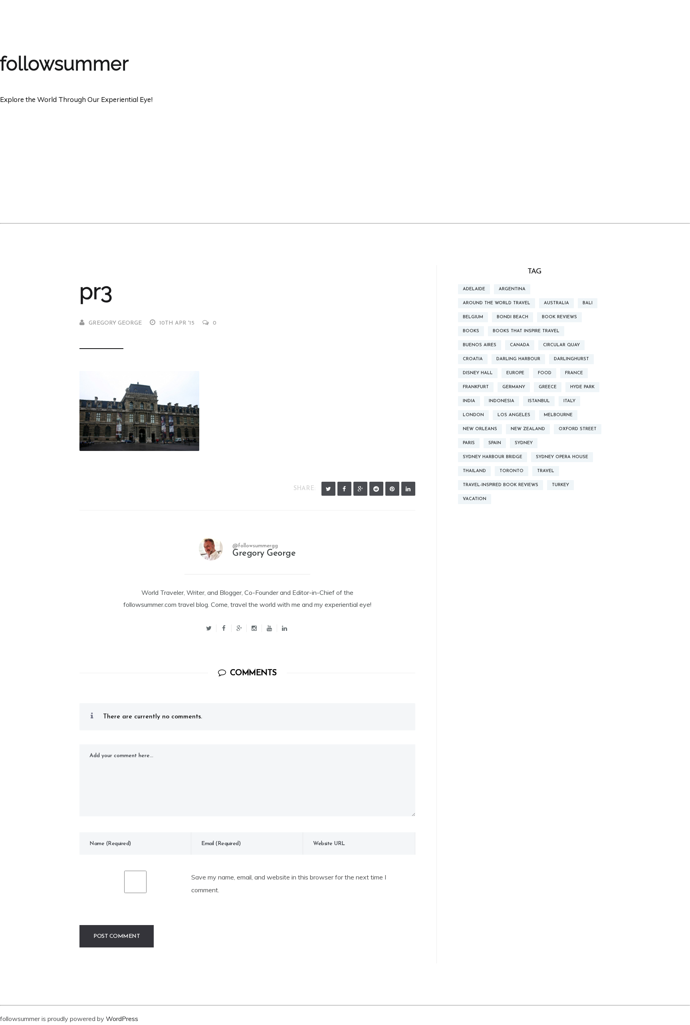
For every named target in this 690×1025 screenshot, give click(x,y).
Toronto (511, 471)
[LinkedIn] (408, 489)
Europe (515, 373)
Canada (519, 345)
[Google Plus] (360, 489)
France (574, 373)
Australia (556, 303)
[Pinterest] (392, 489)
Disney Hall (478, 373)
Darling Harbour (518, 359)
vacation (474, 499)
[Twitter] (328, 489)
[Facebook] (344, 489)
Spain (494, 443)
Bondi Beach (512, 317)
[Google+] (239, 628)
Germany (513, 387)
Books (471, 331)
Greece (548, 387)
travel (545, 471)
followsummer (64, 63)
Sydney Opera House (562, 457)
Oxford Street (578, 429)
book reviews (559, 317)
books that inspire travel (526, 331)
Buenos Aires (479, 345)
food (544, 373)
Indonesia (501, 401)
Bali (588, 303)
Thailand (474, 471)
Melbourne (558, 415)
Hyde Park (582, 387)
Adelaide (474, 289)
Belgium (473, 317)
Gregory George (115, 323)
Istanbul (539, 401)
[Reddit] (376, 489)
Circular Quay (561, 345)
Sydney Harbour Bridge (492, 457)
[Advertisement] (345, 163)
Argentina (512, 289)
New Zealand (528, 429)
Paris (469, 443)
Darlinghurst (571, 359)
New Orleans (480, 429)
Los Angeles (514, 415)
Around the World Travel (496, 303)
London (473, 415)
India (469, 401)
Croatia (473, 359)
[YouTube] (270, 628)
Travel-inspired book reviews (500, 485)
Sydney (524, 443)
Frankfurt (476, 387)
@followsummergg (255, 545)
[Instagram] (254, 628)
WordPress (122, 1019)
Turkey (560, 485)
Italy (569, 401)
